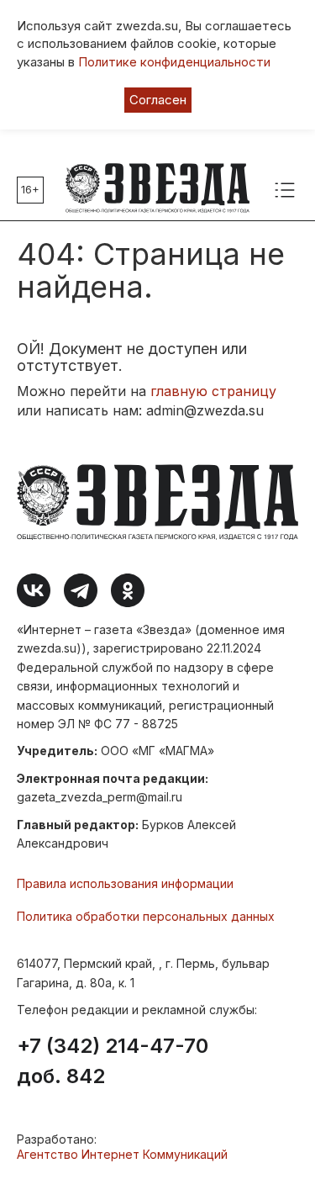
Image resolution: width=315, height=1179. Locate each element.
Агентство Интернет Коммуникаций (122, 1154)
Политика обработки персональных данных (146, 916)
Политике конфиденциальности (174, 62)
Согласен (157, 100)
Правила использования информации (125, 883)
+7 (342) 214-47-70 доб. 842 (112, 1061)
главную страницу (213, 391)
